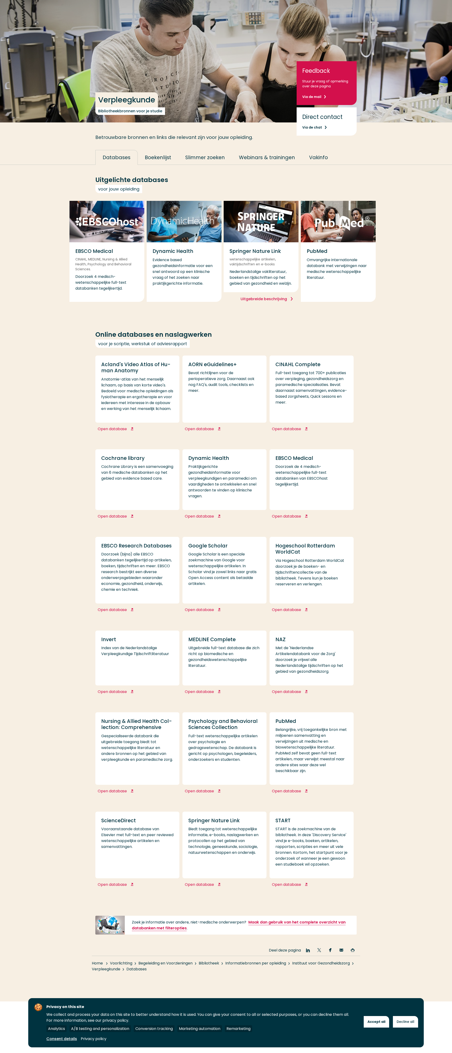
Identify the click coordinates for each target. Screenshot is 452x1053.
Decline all (405, 1021)
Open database (134, 431)
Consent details (61, 1038)
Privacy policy (93, 1038)
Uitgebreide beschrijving (264, 299)
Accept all (376, 1021)
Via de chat (312, 127)
